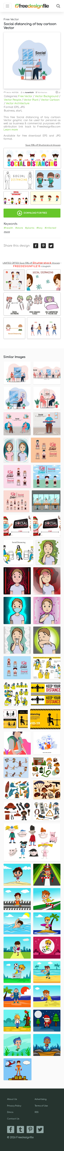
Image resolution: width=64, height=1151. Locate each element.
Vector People (12, 100)
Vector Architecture (17, 103)
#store (19, 228)
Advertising (41, 1099)
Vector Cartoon (50, 100)
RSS (36, 1112)
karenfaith (29, 92)
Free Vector (25, 96)
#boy (39, 228)
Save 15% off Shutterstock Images (42, 145)
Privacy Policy (14, 1106)
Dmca (10, 1112)
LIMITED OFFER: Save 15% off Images (31, 263)
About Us (12, 1099)
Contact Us (13, 1119)
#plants (29, 228)
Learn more (11, 129)
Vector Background (46, 96)
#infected (50, 228)
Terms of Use (41, 1106)
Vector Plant (30, 100)
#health (8, 228)
